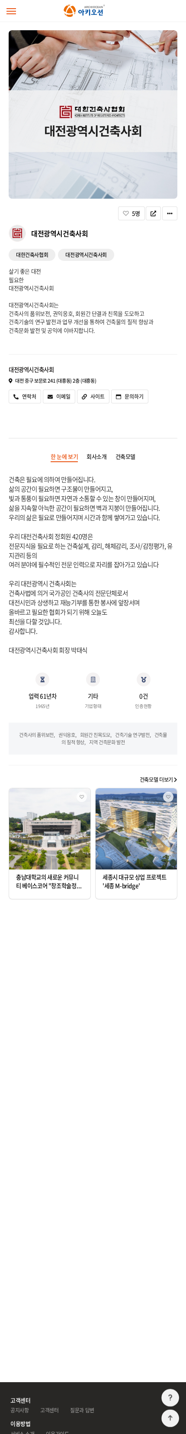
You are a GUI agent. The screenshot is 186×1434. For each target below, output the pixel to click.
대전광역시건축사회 (86, 255)
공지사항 (19, 1410)
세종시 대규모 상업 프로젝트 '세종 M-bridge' (134, 881)
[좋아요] (82, 797)
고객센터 (49, 1410)
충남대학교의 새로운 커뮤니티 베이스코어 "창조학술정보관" (48, 885)
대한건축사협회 (32, 255)
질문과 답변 (82, 1410)
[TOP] (170, 1418)
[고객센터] (170, 1398)
